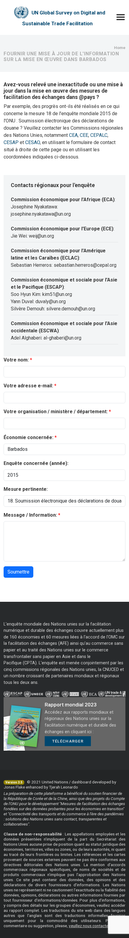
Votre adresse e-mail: (28, 386)
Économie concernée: (28, 437)
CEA (73, 135)
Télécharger (67, 741)
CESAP (11, 142)
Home (119, 47)
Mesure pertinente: (26, 489)
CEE (84, 135)
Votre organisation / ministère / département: (56, 411)
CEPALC (98, 135)
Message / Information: (30, 515)
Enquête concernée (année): (36, 463)
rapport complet (24, 910)
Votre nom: (16, 360)
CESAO (32, 142)
